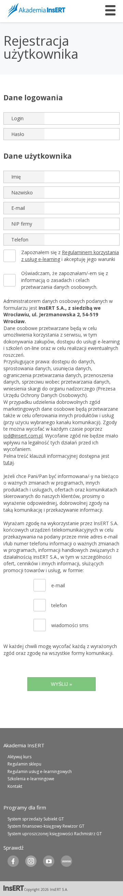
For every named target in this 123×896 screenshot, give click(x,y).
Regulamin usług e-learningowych (40, 771)
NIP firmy (21, 223)
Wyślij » (61, 684)
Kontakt (15, 786)
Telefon (19, 239)
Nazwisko (22, 192)
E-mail (18, 208)
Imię (16, 176)
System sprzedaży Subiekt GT (36, 819)
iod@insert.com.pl (23, 435)
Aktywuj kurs (19, 757)
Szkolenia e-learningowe (31, 779)
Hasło (17, 134)
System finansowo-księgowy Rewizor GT (46, 826)
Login (17, 118)
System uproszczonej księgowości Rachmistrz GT (55, 834)
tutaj (8, 462)
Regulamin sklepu (24, 764)
